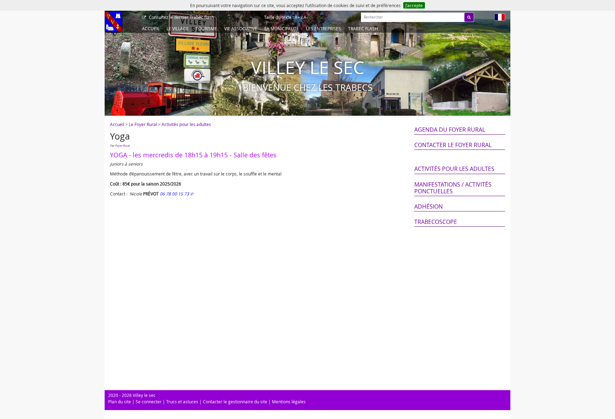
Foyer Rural (122, 145)
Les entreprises (323, 28)
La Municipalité (281, 28)
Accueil (150, 28)
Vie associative (240, 28)
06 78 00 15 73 (175, 194)
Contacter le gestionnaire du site (235, 401)
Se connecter (149, 401)
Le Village (178, 28)
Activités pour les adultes (186, 124)
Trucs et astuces (182, 401)
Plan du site (119, 401)
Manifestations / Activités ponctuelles (453, 187)
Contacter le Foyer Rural (453, 145)
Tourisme (206, 28)
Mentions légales (289, 401)
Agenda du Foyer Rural (449, 129)
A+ (297, 17)
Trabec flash (181, 17)
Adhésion (428, 206)
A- (306, 17)
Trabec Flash (363, 28)
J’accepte (414, 5)
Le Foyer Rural (143, 124)
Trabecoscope (435, 222)
